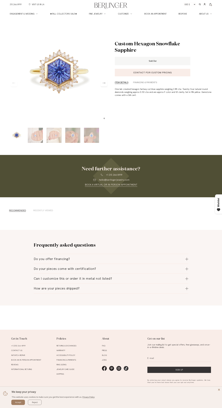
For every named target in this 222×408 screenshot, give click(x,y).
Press (104, 350)
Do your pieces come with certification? (65, 269)
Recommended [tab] (17, 210)
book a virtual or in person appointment (111, 184)
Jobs (104, 360)
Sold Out (152, 61)
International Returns (21, 369)
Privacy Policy (88, 397)
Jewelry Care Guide (65, 369)
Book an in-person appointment (26, 360)
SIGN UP (179, 370)
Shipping (60, 374)
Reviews (14, 365)
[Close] (218, 389)
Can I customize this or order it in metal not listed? (73, 278)
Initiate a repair (18, 355)
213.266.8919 (16, 4)
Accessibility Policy (65, 355)
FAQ (103, 346)
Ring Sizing (61, 365)
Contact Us (16, 350)
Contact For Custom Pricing (152, 72)
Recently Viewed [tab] (43, 210)
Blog (104, 355)
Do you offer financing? (52, 259)
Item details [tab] (121, 82)
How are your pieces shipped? (56, 288)
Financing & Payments (66, 360)
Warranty (60, 350)
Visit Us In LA (38, 4)
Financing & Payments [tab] (145, 82)
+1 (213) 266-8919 (18, 346)
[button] (200, 4)
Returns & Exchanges (66, 346)
